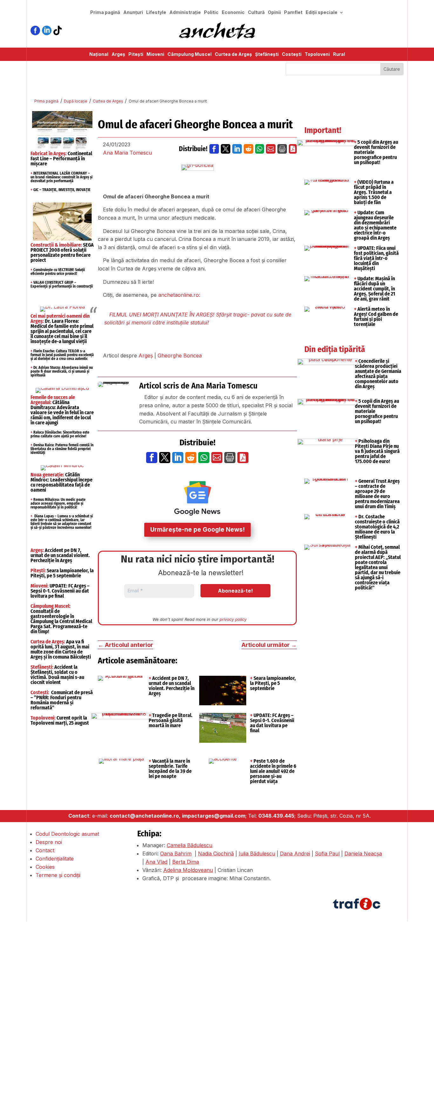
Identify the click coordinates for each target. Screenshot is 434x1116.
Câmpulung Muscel (189, 54)
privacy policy (233, 619)
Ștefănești (267, 54)
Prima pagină (105, 12)
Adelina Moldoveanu (188, 870)
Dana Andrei (295, 853)
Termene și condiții (58, 875)
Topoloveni (317, 54)
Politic (211, 12)
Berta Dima (185, 862)
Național (98, 54)
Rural (339, 54)
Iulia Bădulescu (257, 853)
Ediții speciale (321, 12)
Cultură (256, 12)
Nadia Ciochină (216, 853)
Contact (45, 850)
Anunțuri (133, 12)
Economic (233, 12)
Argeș (118, 54)
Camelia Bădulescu (189, 845)
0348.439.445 (276, 816)
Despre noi (49, 842)
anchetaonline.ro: (179, 295)
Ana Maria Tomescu (127, 152)
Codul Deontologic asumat (67, 834)
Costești (292, 54)
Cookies (45, 867)
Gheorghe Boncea (180, 355)
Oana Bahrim (176, 853)
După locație (75, 101)
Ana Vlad (156, 862)
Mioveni (155, 54)
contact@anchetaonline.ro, (145, 816)
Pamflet (293, 12)
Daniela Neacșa (363, 853)
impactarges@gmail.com (213, 816)
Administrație (185, 12)
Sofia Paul (327, 853)
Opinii (274, 12)
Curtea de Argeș (233, 54)
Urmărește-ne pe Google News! (197, 529)
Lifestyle (156, 12)
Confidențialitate (55, 858)
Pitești (135, 54)
